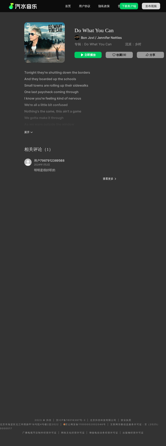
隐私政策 (104, 6)
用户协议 (84, 6)
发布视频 (151, 6)
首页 (68, 6)
